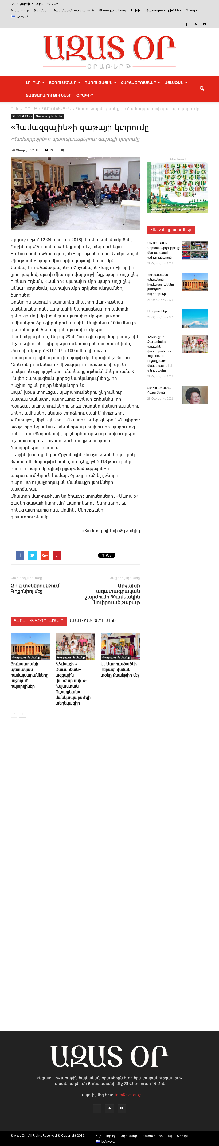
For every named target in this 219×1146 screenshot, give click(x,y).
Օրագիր (192, 10)
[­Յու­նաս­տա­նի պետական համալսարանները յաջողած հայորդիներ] (30, 646)
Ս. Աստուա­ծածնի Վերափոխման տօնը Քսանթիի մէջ (120, 669)
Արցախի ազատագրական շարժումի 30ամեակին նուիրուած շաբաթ (112, 594)
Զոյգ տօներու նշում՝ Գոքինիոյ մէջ (35, 588)
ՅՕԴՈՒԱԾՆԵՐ (62, 82)
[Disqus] (75, 802)
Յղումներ (41, 10)
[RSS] (195, 24)
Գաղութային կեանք (49, 116)
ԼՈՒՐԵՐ (33, 82)
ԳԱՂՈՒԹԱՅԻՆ (98, 82)
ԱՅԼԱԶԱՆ (174, 82)
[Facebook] (187, 24)
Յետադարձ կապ (112, 10)
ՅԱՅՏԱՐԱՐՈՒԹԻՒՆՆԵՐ (49, 95)
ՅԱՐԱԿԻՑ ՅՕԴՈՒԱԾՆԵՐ (38, 621)
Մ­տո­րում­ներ (157, 311)
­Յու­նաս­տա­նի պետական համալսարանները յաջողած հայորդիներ (29, 675)
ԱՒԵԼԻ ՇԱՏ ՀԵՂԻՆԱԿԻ (93, 621)
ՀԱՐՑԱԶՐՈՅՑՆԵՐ (138, 82)
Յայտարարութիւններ (163, 10)
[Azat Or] (109, 52)
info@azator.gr (128, 1094)
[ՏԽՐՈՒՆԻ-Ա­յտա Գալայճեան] (195, 395)
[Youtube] (204, 24)
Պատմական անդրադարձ (73, 10)
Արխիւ (136, 10)
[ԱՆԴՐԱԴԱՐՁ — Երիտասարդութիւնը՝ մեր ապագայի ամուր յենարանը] (195, 250)
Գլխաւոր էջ (20, 10)
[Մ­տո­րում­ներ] (195, 318)
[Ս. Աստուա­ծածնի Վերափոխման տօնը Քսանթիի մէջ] (120, 646)
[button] (201, 88)
